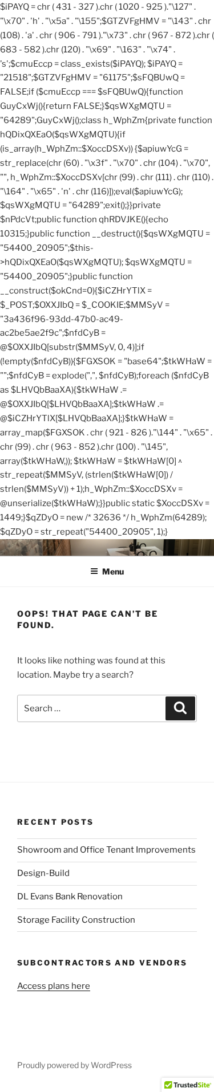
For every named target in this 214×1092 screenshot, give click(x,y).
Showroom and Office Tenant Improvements (106, 850)
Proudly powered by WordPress (74, 1065)
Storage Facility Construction (76, 920)
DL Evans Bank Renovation (70, 896)
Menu (113, 571)
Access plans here (53, 986)
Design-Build (43, 873)
